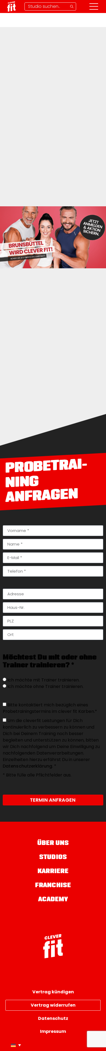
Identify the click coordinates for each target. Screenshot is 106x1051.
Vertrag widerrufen (53, 1005)
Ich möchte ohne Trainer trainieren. (45, 686)
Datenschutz (53, 1018)
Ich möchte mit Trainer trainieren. (43, 680)
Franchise (53, 886)
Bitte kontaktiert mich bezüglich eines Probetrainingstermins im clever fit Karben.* (50, 708)
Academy (53, 900)
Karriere (53, 871)
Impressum (53, 1031)
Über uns (53, 843)
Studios (53, 857)
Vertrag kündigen (53, 992)
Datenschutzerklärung (27, 766)
